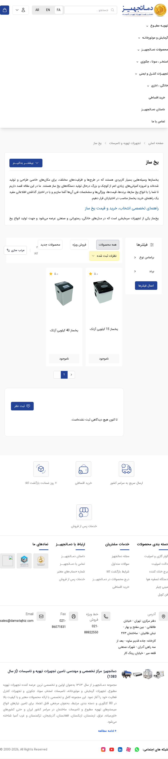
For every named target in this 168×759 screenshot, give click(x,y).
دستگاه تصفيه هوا (157, 579)
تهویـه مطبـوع (159, 25)
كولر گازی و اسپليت (156, 556)
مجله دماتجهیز (120, 556)
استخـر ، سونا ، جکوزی (154, 61)
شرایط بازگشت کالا (117, 571)
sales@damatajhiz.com (16, 620)
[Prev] (57, 375)
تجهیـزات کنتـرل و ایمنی (153, 73)
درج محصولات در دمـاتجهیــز (111, 579)
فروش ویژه (79, 244)
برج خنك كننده (158, 571)
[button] (20, 10)
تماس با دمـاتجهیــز (72, 563)
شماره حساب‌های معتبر (71, 571)
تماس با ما (158, 121)
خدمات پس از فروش (72, 579)
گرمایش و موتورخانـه (155, 38)
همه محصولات (108, 244)
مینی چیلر (162, 586)
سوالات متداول (120, 563)
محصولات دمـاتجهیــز (155, 49)
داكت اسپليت (160, 563)
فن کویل (163, 594)
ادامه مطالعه (107, 731)
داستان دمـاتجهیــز (153, 109)
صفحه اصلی (155, 143)
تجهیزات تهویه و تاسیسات (125, 143)
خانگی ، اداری (159, 85)
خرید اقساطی (157, 97)
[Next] (71, 375)
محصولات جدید (50, 244)
